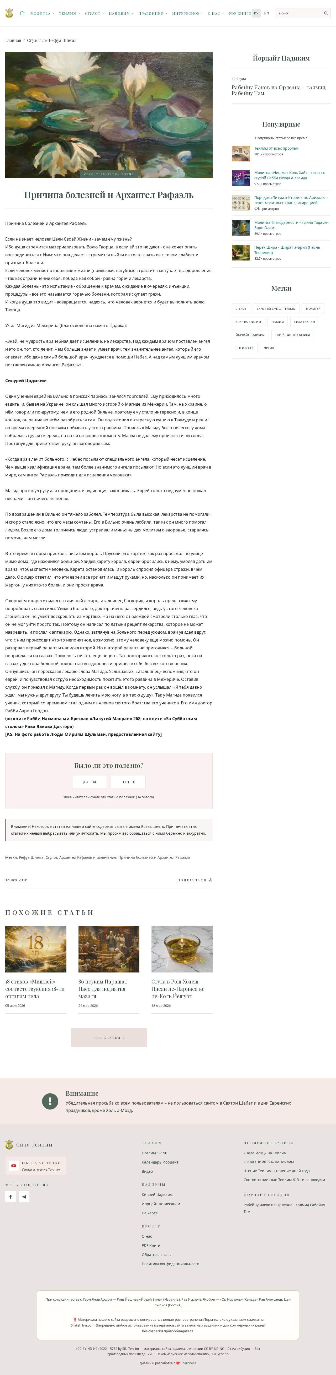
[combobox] (303, 13)
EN (266, 13)
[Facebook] (10, 1196)
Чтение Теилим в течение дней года (277, 1170)
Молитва (40, 13)
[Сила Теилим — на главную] (9, 13)
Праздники (151, 13)
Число (269, 348)
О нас (214, 13)
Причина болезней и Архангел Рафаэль (154, 857)
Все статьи (109, 1037)
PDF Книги (240, 13)
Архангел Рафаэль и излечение (87, 857)
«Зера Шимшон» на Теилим (269, 1161)
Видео (147, 1171)
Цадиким (119, 13)
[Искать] (326, 13)
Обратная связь (156, 1254)
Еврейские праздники (292, 335)
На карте (150, 1212)
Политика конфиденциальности (171, 1263)
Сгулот (93, 13)
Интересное (186, 13)
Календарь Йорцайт (160, 1162)
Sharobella (188, 1363)
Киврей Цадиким (157, 1194)
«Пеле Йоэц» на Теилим (265, 1152)
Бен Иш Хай (245, 348)
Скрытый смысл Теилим (276, 309)
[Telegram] (24, 1196)
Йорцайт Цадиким (250, 335)
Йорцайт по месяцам (161, 1203)
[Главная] (22, 13)
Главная (13, 40)
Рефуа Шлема (31, 857)
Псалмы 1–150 (154, 1152)
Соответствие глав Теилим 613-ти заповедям (284, 1179)
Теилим (68, 13)
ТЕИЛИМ (277, 322)
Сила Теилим (304, 322)
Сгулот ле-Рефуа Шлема (51, 40)
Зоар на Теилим (248, 322)
